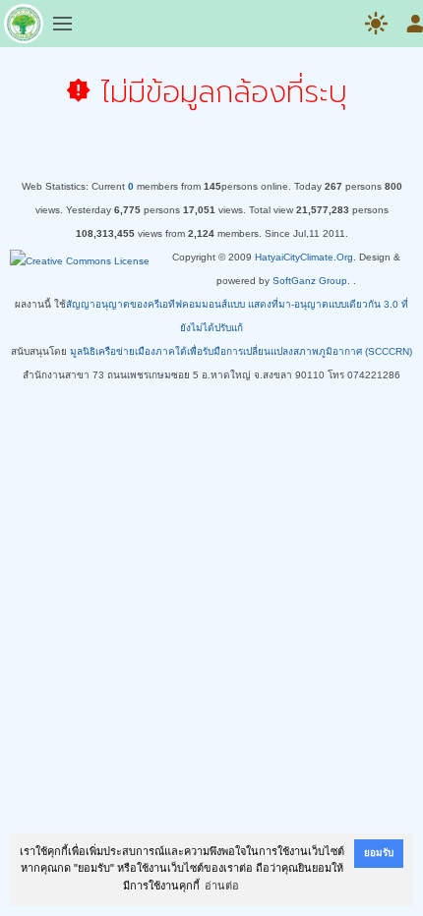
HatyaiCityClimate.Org (304, 257)
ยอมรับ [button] (378, 852)
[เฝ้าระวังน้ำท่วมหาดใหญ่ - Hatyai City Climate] (23, 27)
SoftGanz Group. (311, 280)
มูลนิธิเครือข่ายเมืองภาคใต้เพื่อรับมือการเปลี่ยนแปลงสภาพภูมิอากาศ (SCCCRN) (241, 351)
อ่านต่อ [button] (222, 885)
